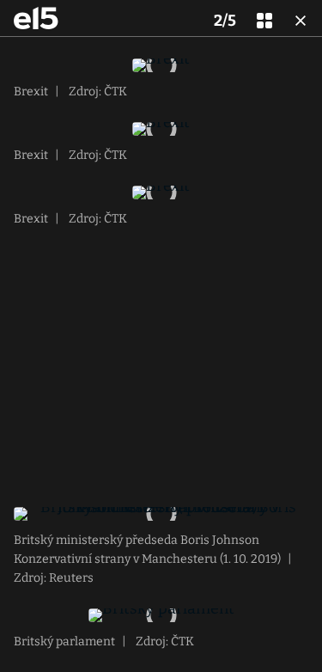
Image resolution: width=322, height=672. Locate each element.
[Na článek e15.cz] (36, 18)
